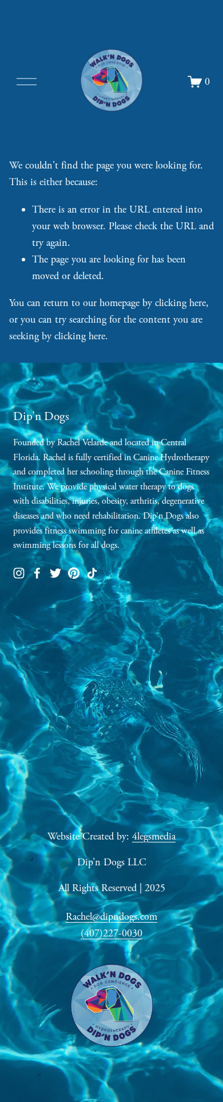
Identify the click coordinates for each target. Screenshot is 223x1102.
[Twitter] (55, 573)
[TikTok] (92, 573)
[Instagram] (19, 573)
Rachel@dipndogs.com (111, 916)
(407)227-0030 (111, 933)
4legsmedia (154, 836)
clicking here (180, 302)
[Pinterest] (73, 573)
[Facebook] (37, 573)
